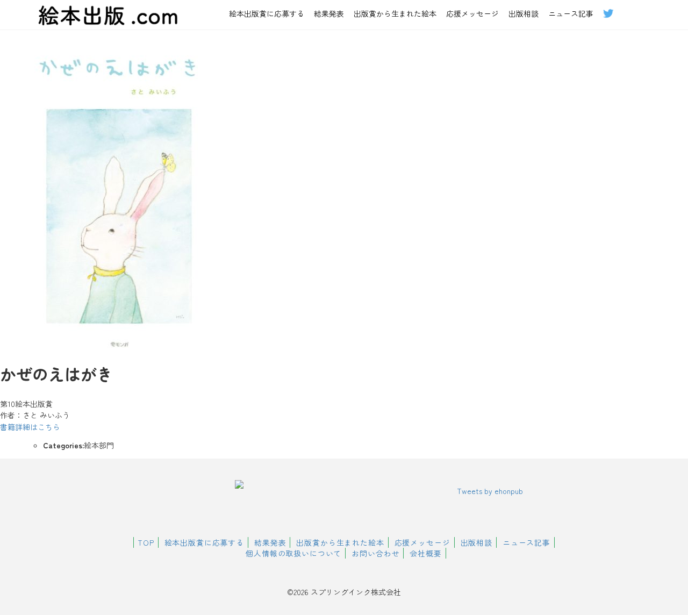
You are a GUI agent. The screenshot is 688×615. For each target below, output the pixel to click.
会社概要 (425, 553)
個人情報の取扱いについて (293, 553)
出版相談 (523, 13)
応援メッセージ (472, 13)
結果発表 (329, 13)
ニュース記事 (570, 13)
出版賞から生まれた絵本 (395, 13)
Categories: (63, 445)
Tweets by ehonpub (490, 490)
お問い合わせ (375, 553)
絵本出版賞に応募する (266, 13)
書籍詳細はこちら (30, 426)
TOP (146, 542)
